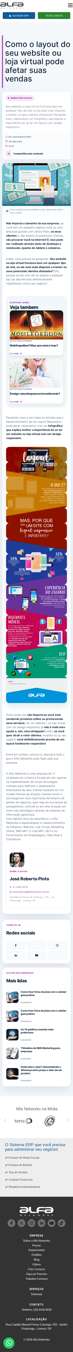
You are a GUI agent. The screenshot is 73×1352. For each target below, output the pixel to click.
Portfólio (37, 1254)
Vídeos (36, 1264)
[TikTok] (57, 955)
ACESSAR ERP (20, 15)
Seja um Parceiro (36, 1274)
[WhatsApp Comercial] (8, 1343)
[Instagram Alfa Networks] (32, 1226)
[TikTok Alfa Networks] (61, 1226)
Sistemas (36, 1294)
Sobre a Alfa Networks (36, 1240)
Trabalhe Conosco (36, 1278)
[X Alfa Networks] (22, 1226)
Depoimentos (37, 1250)
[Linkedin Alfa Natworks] (42, 1226)
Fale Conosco (36, 1269)
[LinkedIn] (15, 955)
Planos (36, 1245)
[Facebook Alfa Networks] (12, 1226)
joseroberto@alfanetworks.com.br (31, 891)
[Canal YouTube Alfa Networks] (52, 1226)
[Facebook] (15, 945)
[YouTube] (36, 955)
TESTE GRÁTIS (54, 15)
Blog (36, 1259)
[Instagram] (57, 945)
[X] (36, 945)
